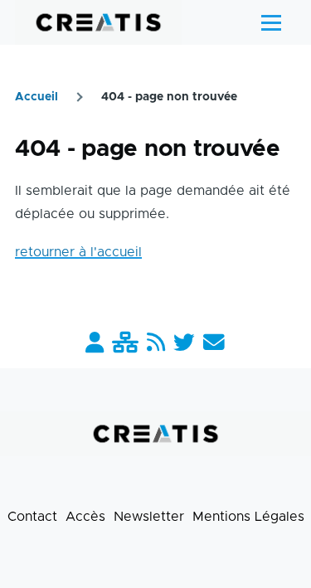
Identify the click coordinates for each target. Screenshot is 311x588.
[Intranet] (125, 343)
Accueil (36, 97)
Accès (85, 516)
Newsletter (149, 516)
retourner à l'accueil (78, 252)
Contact (32, 516)
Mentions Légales (248, 516)
